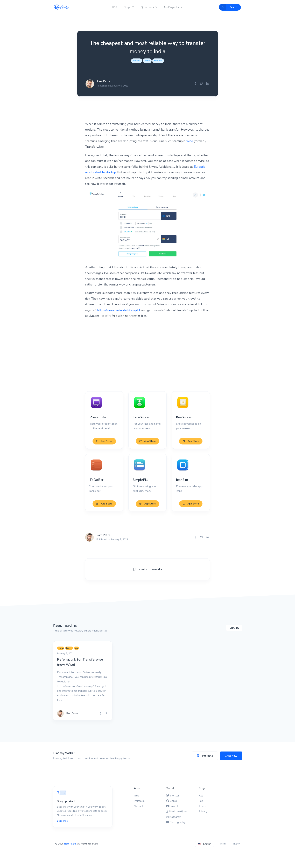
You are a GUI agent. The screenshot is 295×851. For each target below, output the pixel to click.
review (136, 60)
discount (69, 648)
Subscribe (62, 820)
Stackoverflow (178, 811)
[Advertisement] (147, 355)
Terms (203, 806)
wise (147, 60)
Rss (201, 795)
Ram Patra (70, 843)
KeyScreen (184, 417)
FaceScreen (141, 417)
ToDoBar (96, 479)
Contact (138, 806)
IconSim (182, 479)
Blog (127, 7)
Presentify (97, 417)
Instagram (175, 817)
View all (234, 627)
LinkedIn (174, 806)
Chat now (231, 756)
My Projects (171, 7)
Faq (201, 801)
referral (158, 60)
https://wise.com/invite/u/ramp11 (119, 310)
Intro (136, 795)
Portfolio (139, 801)
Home (113, 7)
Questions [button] (147, 7)
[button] (204, 844)
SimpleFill (140, 479)
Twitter (174, 795)
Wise (189, 141)
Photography (177, 822)
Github (174, 801)
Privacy (203, 811)
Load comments (149, 569)
